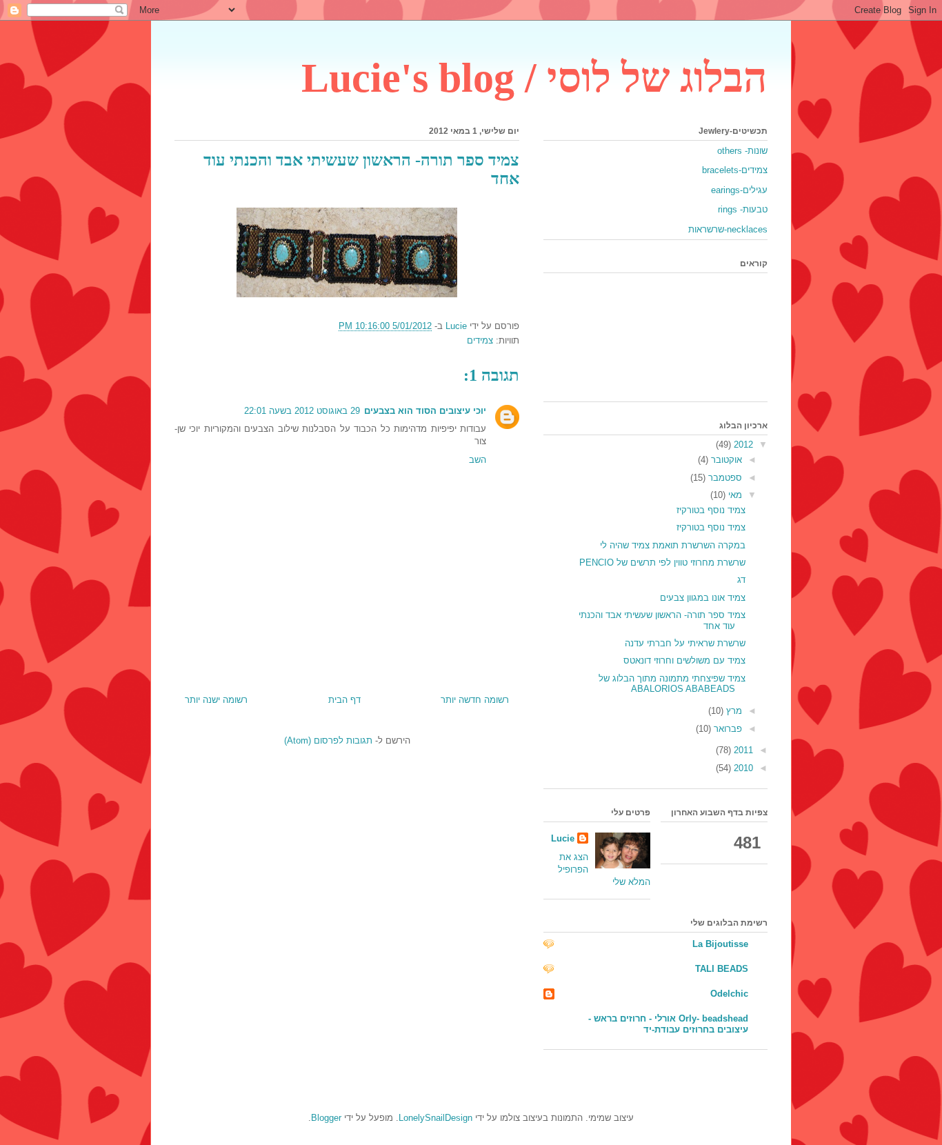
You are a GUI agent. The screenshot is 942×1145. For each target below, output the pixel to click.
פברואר (726, 729)
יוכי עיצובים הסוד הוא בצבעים (425, 411)
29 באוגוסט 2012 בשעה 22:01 (302, 411)
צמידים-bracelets (735, 170)
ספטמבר (723, 477)
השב (477, 460)
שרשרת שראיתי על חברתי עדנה (685, 643)
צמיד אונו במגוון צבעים (702, 598)
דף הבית (344, 700)
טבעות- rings (743, 209)
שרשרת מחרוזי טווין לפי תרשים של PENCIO (662, 562)
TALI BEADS (721, 969)
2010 (742, 768)
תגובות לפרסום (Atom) (328, 740)
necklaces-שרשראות (728, 229)
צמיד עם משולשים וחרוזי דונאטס (684, 660)
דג (741, 580)
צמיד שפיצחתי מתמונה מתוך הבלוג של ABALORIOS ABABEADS (672, 684)
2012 (742, 444)
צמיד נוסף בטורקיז (711, 510)
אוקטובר (725, 460)
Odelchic (729, 993)
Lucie (562, 838)
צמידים (480, 340)
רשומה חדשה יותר (475, 700)
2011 (742, 750)
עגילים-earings (739, 190)
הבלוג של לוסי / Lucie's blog (534, 78)
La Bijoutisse (720, 944)
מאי (733, 495)
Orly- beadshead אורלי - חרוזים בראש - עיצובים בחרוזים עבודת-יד (668, 1024)
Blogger (326, 1118)
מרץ (732, 711)
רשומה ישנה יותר (216, 700)
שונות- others (742, 151)
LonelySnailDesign (435, 1118)
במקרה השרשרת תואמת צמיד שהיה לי (672, 545)
